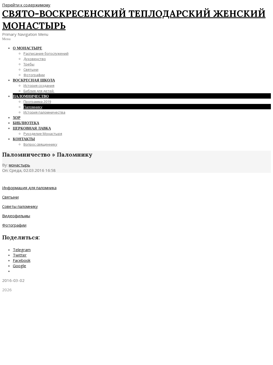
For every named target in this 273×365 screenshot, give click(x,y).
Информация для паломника (29, 187)
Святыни (10, 197)
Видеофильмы (16, 215)
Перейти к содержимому (26, 4)
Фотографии (14, 225)
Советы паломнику (20, 206)
